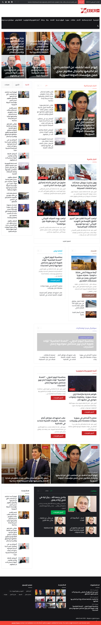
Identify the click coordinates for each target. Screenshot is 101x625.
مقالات (73, 20)
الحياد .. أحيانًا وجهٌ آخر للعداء (77, 519)
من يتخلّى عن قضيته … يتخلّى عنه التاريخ (46, 519)
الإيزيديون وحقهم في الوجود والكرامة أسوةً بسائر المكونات (77, 530)
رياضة (43, 20)
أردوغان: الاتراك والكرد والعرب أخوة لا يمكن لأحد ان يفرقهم (46, 132)
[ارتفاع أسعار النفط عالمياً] (91, 314)
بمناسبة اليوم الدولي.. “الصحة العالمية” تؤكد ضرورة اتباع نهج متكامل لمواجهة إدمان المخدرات (51, 261)
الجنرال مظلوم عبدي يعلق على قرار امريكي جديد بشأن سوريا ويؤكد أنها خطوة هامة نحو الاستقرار (11, 226)
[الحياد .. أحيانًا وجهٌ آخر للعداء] (91, 520)
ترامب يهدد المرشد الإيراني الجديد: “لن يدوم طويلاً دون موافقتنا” (53, 221)
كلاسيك (20, 594)
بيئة (47, 20)
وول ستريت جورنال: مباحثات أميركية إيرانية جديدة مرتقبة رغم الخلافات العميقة (83, 185)
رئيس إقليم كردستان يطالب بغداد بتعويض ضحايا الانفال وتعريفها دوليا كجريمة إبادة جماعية (45, 96)
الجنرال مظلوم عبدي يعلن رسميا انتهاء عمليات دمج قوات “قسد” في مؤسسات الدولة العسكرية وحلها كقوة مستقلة (33, 45)
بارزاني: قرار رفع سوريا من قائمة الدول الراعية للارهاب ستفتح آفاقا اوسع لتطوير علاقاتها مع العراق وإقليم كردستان (46, 2)
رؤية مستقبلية (48, 527)
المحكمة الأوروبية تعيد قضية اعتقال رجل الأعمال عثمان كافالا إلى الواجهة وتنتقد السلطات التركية (69, 71)
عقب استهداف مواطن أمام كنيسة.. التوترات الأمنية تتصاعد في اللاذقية (50, 293)
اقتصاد (52, 20)
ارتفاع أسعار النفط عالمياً (78, 313)
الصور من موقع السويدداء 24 (16, 591)
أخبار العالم (28, 591)
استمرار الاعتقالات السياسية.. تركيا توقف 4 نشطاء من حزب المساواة (47, 357)
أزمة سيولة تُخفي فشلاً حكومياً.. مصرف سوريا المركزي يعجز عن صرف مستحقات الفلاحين (85, 277)
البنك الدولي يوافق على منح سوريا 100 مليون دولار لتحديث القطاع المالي (78, 304)
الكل (46, 85)
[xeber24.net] (90, 10)
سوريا (67, 20)
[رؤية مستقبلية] (60, 530)
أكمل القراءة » (89, 295)
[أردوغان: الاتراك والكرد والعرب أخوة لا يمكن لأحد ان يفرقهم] (60, 132)
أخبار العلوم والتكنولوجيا (31, 20)
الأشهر (17, 84)
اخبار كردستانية (87, 20)
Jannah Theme (16, 623)
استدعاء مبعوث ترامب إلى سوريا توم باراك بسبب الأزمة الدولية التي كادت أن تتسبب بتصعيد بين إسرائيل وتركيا (32, 68)
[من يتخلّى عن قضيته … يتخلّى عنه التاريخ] (60, 520)
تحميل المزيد (67, 241)
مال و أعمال (13, 594)
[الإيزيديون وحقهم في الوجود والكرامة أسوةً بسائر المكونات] (91, 530)
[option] (50, 464)
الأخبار (78, 20)
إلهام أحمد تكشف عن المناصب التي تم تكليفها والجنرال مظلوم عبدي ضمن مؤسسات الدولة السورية (11, 98)
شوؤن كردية (60, 20)
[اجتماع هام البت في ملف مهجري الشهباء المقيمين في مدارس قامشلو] (23, 196)
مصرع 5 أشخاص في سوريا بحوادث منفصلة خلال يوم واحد (51, 287)
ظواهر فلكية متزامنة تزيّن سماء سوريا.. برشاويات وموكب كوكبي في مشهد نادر (82, 396)
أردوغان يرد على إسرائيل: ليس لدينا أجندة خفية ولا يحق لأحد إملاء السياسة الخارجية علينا (45, 122)
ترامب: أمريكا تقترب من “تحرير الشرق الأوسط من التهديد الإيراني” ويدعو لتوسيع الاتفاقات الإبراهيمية (83, 222)
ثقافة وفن (18, 20)
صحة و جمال (28, 594)
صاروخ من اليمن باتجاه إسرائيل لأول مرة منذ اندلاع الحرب (51, 184)
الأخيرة (27, 84)
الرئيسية (96, 20)
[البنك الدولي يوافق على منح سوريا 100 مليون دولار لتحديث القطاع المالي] (91, 303)
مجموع (94, 447)
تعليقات (7, 84)
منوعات (5, 594)
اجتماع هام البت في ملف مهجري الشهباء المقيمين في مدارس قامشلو (11, 197)
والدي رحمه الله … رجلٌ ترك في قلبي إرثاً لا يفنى (52, 498)
